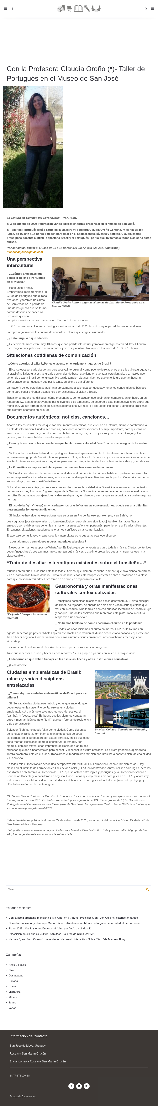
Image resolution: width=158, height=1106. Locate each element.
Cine (11, 970)
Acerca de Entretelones (23, 1096)
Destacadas (16, 975)
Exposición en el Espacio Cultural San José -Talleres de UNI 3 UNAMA (51, 933)
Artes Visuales (17, 964)
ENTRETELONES (20, 1075)
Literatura (14, 991)
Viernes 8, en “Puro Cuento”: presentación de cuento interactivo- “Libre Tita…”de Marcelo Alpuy (67, 939)
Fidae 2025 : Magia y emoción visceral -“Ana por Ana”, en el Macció (50, 928)
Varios (12, 1007)
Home (12, 986)
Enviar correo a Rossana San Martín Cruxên (38, 1061)
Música (13, 997)
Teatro (12, 1002)
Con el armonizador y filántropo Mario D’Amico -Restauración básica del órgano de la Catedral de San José (74, 923)
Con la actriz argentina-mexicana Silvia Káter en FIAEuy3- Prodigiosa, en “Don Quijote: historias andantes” (74, 917)
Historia (13, 980)
